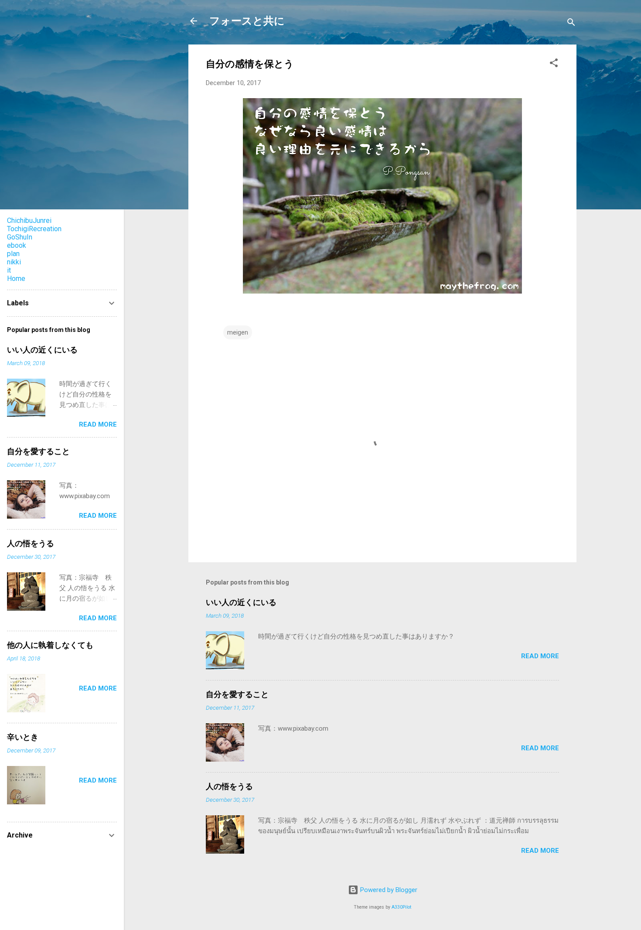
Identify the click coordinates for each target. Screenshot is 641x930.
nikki (14, 262)
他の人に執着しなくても (50, 645)
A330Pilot (401, 907)
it (9, 270)
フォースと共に (247, 21)
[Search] (571, 23)
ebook (16, 245)
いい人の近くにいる (241, 602)
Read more (540, 656)
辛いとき (22, 737)
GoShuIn (19, 237)
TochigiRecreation (34, 229)
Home (16, 278)
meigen (237, 332)
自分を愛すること (237, 694)
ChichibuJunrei (29, 220)
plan (13, 254)
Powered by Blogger (387, 890)
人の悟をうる (229, 786)
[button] (554, 64)
